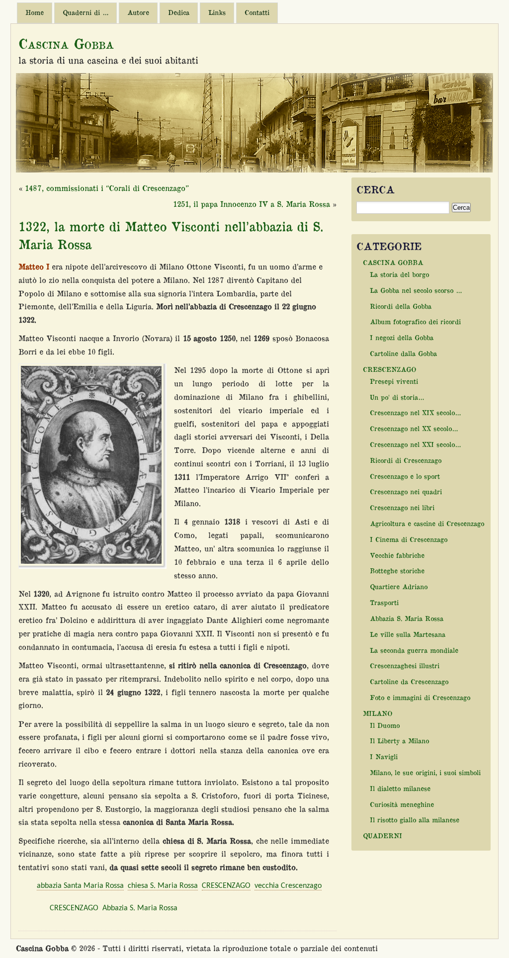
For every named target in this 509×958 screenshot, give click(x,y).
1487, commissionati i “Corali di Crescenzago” (107, 187)
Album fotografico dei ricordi (415, 321)
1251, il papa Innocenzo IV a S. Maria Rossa (251, 203)
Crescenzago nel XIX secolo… (415, 412)
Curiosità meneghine (402, 804)
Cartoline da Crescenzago (409, 681)
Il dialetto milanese (400, 788)
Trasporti (384, 602)
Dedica (178, 12)
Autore (138, 12)
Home (34, 12)
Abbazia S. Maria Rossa (139, 908)
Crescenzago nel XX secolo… (414, 428)
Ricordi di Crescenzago (405, 460)
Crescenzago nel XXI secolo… (415, 444)
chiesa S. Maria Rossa (163, 886)
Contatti (257, 12)
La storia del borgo (399, 274)
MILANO (377, 713)
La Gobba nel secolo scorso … (416, 290)
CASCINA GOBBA (393, 262)
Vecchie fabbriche (397, 555)
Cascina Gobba (66, 43)
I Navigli (384, 756)
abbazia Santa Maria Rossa (80, 886)
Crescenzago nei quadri (406, 491)
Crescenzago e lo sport (405, 476)
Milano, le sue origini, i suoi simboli (425, 772)
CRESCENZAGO (226, 886)
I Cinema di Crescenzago (408, 539)
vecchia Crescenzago (288, 886)
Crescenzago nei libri (402, 507)
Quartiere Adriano (398, 586)
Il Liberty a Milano (399, 740)
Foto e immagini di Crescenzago (420, 697)
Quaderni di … (85, 12)
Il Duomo (385, 725)
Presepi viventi (394, 381)
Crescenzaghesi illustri (404, 665)
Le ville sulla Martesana (407, 634)
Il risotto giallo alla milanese (414, 819)
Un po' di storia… (397, 397)
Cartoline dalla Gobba (403, 353)
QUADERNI (382, 835)
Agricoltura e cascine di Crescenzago (427, 523)
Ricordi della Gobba (400, 306)
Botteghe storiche (397, 570)
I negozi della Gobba (401, 337)
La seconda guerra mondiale (414, 650)
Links (217, 12)
